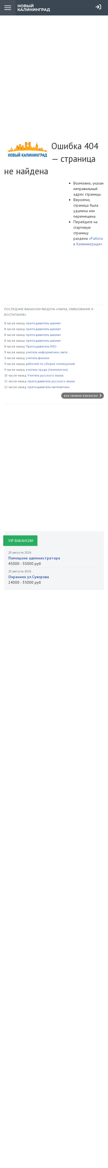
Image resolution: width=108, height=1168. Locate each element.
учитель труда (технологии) (47, 369)
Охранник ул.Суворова (28, 576)
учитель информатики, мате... (48, 352)
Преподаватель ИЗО (41, 346)
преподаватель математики (48, 387)
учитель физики (37, 358)
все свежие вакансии (81, 395)
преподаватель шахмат (43, 323)
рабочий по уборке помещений (50, 364)
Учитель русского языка (45, 375)
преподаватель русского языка (51, 381)
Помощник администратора (34, 558)
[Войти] (98, 7)
